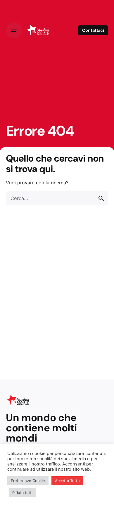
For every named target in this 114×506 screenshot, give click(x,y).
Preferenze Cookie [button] (28, 480)
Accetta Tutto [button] (67, 480)
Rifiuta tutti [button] (22, 492)
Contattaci (93, 30)
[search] (101, 198)
